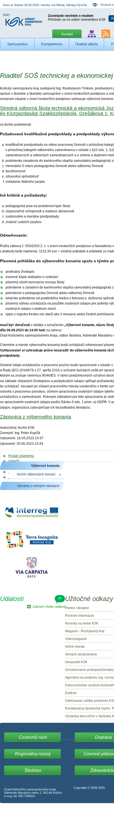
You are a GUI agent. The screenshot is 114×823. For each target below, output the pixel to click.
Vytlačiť (14, 461)
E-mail (8, 796)
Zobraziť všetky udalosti (49, 606)
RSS (106, 34)
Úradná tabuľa (86, 44)
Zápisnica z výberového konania (35, 417)
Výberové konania (45, 466)
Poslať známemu (21, 456)
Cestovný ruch (33, 737)
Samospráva (17, 44)
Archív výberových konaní (36, 474)
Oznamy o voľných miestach (38, 486)
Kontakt (67, 34)
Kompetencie (51, 44)
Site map (91, 34)
